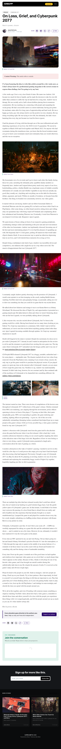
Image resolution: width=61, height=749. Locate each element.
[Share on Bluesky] (40, 30)
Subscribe (48, 4)
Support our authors (49, 614)
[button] (55, 4)
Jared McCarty (12, 30)
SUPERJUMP (28, 735)
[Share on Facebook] (36, 30)
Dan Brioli (38, 737)
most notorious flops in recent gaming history (20, 349)
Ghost (28, 737)
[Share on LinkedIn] (44, 30)
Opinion (5, 12)
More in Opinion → (54, 693)
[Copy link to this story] (48, 30)
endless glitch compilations (11, 375)
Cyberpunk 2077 (15, 12)
